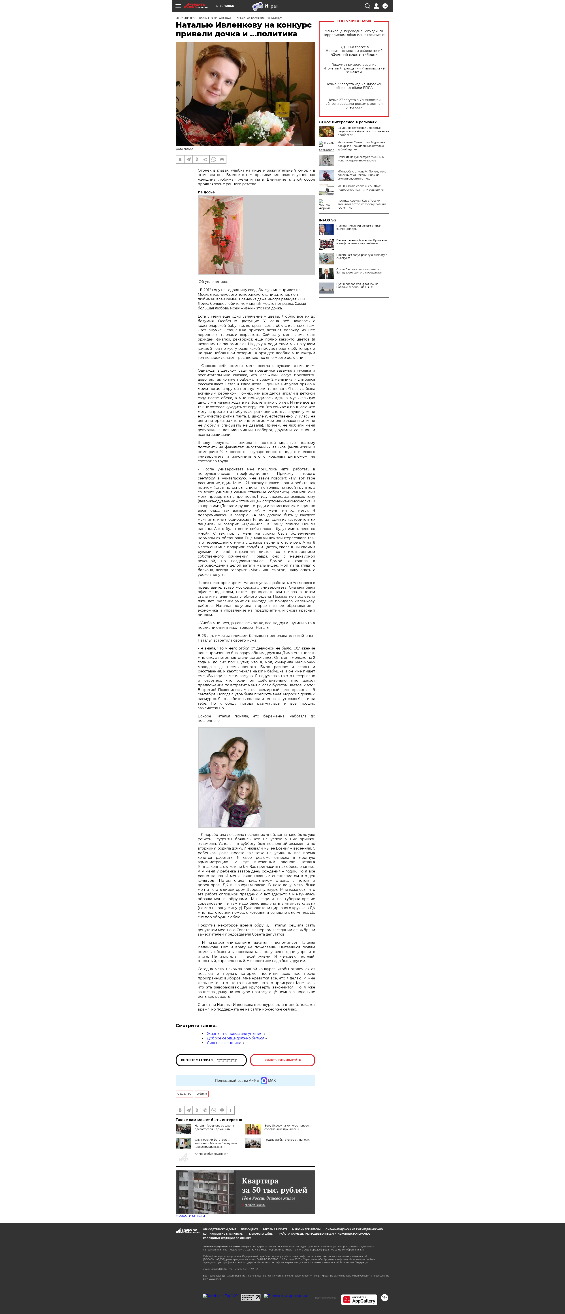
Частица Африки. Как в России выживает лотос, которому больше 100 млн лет (362, 204)
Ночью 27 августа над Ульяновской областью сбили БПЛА (354, 86)
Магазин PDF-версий (306, 1229)
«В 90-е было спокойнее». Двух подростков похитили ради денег (361, 187)
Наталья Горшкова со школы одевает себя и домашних (214, 1127)
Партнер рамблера (325, 1297)
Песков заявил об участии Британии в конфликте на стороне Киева (361, 242)
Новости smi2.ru (190, 1215)
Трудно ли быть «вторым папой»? (287, 1139)
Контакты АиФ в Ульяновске (223, 1233)
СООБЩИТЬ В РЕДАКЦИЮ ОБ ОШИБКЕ (227, 1238)
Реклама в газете (275, 1229)
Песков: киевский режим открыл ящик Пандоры (359, 227)
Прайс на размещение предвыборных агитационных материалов (324, 1233)
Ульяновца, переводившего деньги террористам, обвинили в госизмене (354, 33)
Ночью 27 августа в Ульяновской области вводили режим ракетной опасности (354, 103)
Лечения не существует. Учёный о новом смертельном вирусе (361, 158)
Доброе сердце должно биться (235, 1038)
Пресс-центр (249, 1229)
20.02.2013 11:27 (186, 18)
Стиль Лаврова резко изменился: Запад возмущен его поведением (359, 271)
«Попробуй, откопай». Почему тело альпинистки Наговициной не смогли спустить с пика (362, 175)
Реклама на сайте (260, 1233)
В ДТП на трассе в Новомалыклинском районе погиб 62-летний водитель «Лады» (354, 50)
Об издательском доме (219, 1229)
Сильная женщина (224, 1043)
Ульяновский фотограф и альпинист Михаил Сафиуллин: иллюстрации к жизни (216, 1143)
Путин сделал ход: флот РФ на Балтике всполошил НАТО (357, 286)
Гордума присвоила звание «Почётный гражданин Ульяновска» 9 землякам (354, 68)
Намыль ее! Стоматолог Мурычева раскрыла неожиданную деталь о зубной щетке (361, 146)
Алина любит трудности (211, 1153)
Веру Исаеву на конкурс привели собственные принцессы (287, 1127)
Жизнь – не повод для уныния (234, 1033)
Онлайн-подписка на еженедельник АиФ (354, 1229)
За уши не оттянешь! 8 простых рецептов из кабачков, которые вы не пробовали (363, 131)
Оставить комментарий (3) (283, 1060)
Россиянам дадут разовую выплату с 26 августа (361, 256)
